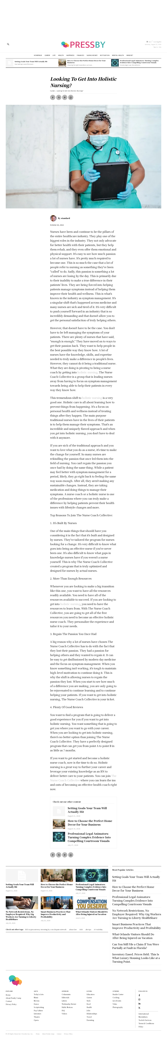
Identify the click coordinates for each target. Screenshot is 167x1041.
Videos (64, 1013)
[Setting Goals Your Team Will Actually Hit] (9, 63)
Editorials (65, 997)
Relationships (92, 1013)
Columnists (66, 994)
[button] (8, 44)
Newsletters (143, 1017)
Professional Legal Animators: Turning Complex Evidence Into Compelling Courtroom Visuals (139, 61)
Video (115, 1004)
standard (65, 218)
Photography (118, 1007)
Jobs (88, 1010)
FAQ (63, 1010)
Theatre (37, 1017)
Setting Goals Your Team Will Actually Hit (31, 61)
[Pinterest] (64, 97)
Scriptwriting (39, 1007)
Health (89, 1007)
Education (90, 994)
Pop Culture (38, 1010)
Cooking (116, 997)
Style (88, 1001)
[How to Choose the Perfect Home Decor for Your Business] (62, 63)
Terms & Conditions (146, 1023)
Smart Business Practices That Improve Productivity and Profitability (55, 914)
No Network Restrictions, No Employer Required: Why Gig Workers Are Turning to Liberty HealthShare (21, 915)
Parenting (90, 1020)
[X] (58, 97)
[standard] (54, 218)
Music (36, 997)
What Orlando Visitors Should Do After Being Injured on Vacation (92, 913)
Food (89, 1004)
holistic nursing (87, 372)
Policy (141, 1027)
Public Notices (67, 1007)
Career (52, 91)
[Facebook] (52, 97)
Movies (36, 1001)
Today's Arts (38, 994)
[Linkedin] (139, 1004)
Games (89, 997)
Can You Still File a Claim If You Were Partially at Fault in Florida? (135, 946)
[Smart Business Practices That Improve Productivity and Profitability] (57, 902)
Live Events (117, 1001)
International (144, 1014)
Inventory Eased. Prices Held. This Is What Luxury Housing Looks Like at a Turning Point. (136, 957)
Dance (36, 1004)
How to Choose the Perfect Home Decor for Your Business (86, 61)
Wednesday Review (69, 1004)
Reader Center (118, 994)
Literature (37, 1013)
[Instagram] (139, 1000)
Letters (64, 1001)
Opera (36, 1020)
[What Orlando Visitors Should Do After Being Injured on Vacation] (92, 902)
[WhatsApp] (70, 97)
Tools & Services (145, 1020)
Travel (89, 1017)
